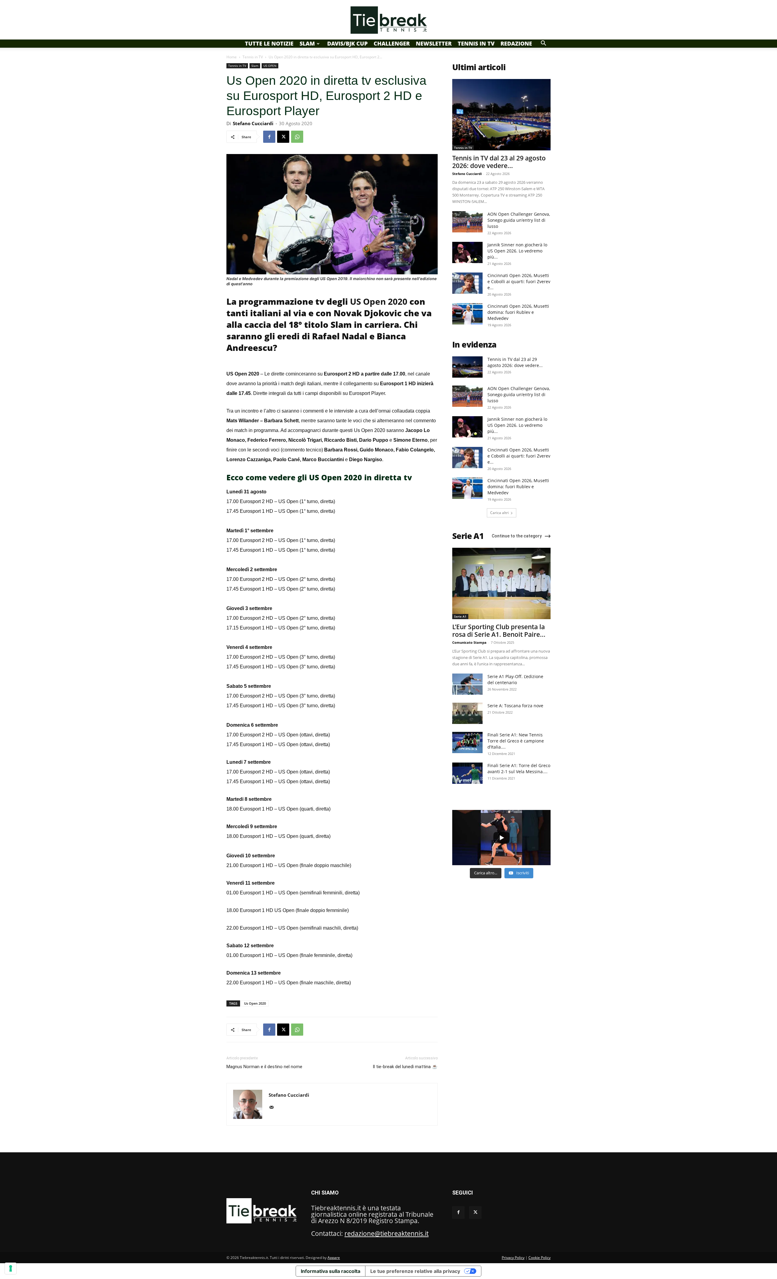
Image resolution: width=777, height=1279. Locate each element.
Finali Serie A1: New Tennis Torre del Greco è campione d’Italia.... (515, 741)
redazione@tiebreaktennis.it (386, 1233)
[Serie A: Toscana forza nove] (467, 713)
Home (231, 57)
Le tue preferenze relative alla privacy (415, 1271)
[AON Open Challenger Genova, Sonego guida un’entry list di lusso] (467, 221)
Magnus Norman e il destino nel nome (264, 1066)
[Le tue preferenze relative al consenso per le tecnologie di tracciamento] (10, 1268)
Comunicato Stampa (469, 642)
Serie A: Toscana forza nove (515, 705)
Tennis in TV (476, 43)
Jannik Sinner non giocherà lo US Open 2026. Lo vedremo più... (517, 251)
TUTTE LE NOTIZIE (269, 43)
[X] (283, 137)
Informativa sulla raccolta (330, 1271)
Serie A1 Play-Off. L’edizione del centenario (515, 679)
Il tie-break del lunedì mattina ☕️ (405, 1066)
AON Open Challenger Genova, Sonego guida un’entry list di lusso (518, 220)
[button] (543, 43)
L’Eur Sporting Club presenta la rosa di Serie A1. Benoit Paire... (498, 630)
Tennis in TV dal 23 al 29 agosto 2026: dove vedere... (499, 162)
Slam (307, 43)
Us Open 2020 (255, 1003)
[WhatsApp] (297, 137)
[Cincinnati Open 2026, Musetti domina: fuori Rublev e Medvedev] (467, 313)
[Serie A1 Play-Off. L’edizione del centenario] (467, 684)
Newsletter (434, 43)
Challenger (392, 43)
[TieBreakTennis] (388, 20)
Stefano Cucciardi (253, 123)
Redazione (516, 43)
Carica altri (499, 512)
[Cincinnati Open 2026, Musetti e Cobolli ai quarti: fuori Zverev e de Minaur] (467, 283)
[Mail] (274, 1107)
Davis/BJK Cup (347, 43)
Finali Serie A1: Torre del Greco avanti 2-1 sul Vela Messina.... (518, 768)
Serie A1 (460, 616)
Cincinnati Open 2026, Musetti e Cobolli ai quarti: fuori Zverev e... (518, 281)
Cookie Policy (539, 1257)
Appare (333, 1257)
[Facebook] (269, 137)
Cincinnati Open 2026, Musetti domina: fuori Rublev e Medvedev (518, 312)
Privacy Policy (513, 1257)
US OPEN (270, 65)
